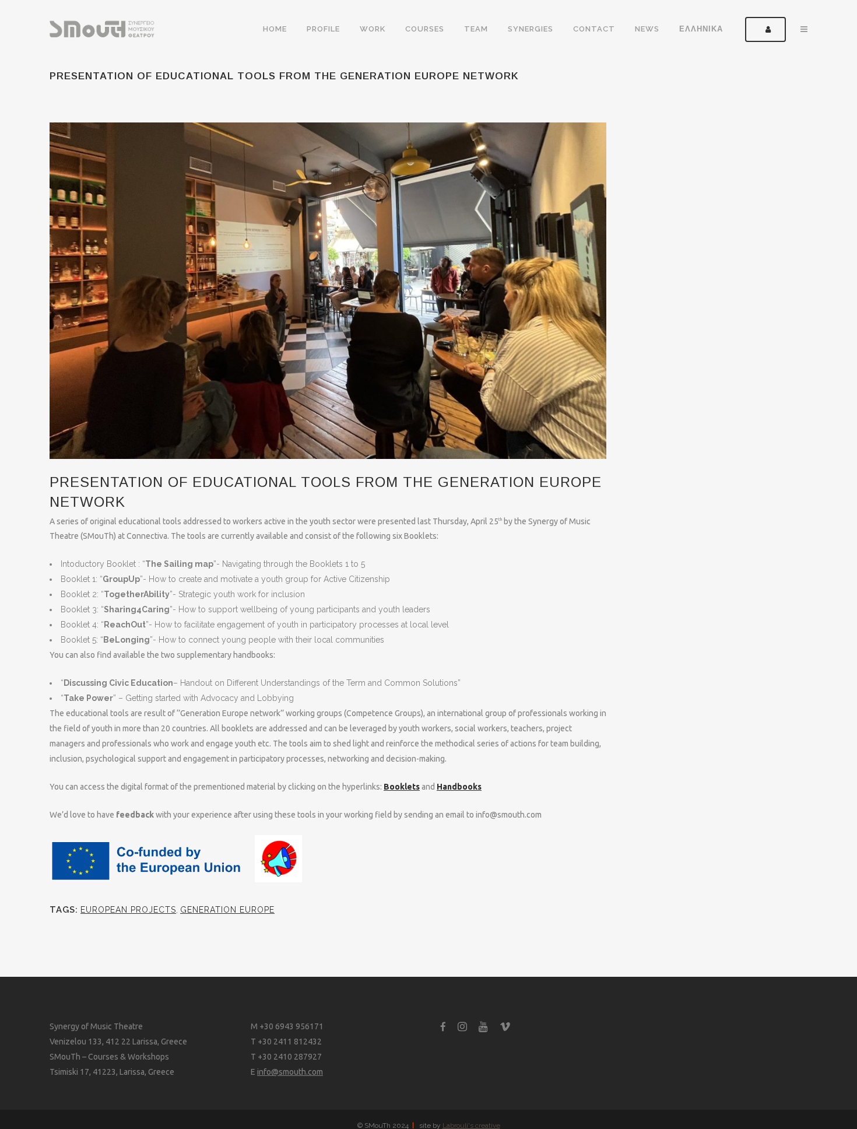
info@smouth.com (290, 1072)
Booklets (402, 786)
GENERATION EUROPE (227, 909)
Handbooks (459, 786)
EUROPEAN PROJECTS (128, 909)
